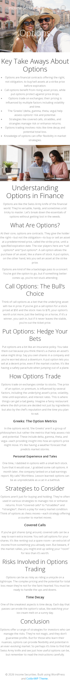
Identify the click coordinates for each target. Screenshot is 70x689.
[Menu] (63, 8)
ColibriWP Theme (37, 678)
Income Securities (24, 7)
